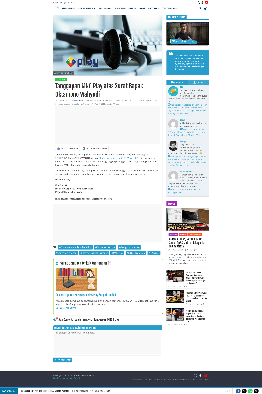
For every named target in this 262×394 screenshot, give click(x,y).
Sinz (181, 87)
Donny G (183, 141)
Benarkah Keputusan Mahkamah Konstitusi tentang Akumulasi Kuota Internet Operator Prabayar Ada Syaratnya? (196, 277)
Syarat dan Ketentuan (139, 380)
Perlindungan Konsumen (182, 380)
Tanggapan (105, 8)
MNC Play (94, 104)
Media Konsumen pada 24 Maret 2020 (119, 158)
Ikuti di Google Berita (69, 148)
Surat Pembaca (87, 8)
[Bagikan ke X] (244, 391)
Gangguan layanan (62, 104)
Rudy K (182, 120)
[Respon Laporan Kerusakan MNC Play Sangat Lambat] (76, 269)
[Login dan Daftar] (205, 9)
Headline (173, 234)
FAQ (194, 380)
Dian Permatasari (79, 100)
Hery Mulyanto (186, 171)
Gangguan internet (150, 100)
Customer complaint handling (116, 100)
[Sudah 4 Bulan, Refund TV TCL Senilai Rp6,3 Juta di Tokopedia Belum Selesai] (187, 209)
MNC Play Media (105, 104)
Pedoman (167, 380)
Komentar (179, 82)
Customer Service (135, 100)
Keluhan (183, 234)
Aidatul (189, 250)
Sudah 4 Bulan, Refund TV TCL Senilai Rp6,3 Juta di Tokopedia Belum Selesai (186, 242)
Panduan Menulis (125, 8)
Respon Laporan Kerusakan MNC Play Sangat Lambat (86, 295)
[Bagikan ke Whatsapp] (250, 391)
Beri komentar (95, 100)
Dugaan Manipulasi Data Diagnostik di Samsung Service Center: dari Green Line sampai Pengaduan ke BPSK (195, 316)
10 (187, 286)
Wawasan (153, 8)
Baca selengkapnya (66, 307)
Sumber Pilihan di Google (96, 148)
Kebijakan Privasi (155, 380)
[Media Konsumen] (56, 8)
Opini (142, 8)
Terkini (199, 82)
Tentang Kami (170, 8)
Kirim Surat (68, 8)
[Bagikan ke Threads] (256, 391)
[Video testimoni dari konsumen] (187, 33)
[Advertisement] (107, 125)
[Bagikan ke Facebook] (238, 391)
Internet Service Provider (80, 104)
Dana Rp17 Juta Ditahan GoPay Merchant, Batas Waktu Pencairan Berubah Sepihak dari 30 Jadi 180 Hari (186, 132)
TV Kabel (116, 104)
